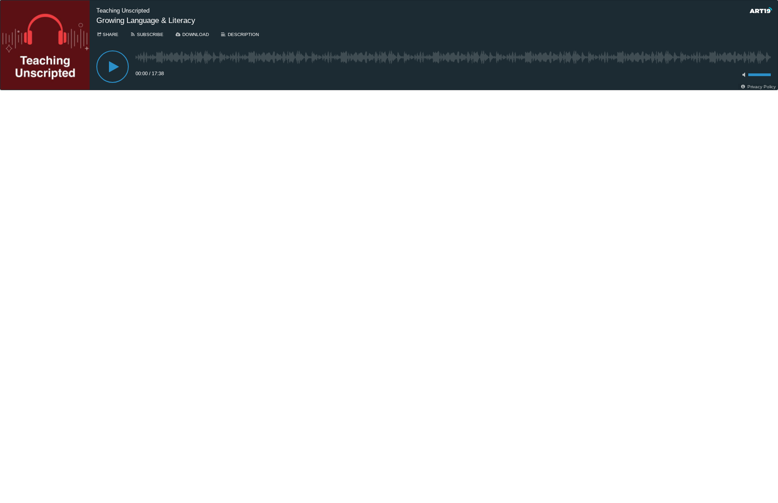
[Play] (112, 66)
